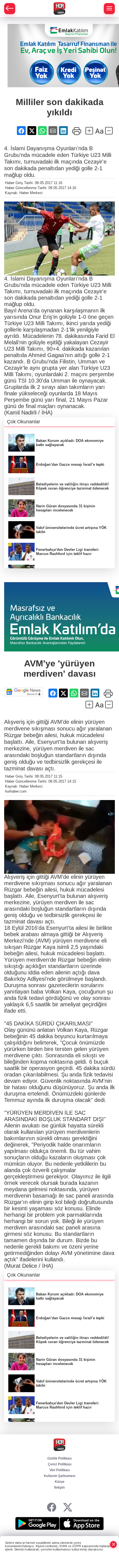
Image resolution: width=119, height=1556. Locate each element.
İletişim (59, 1487)
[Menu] (109, 8)
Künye (59, 1482)
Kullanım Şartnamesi (59, 1476)
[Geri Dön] (9, 8)
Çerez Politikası (59, 1464)
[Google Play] (37, 1523)
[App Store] (82, 1523)
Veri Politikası (60, 1470)
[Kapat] (113, 1544)
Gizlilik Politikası (59, 1458)
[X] (68, 1507)
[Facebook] (51, 1507)
